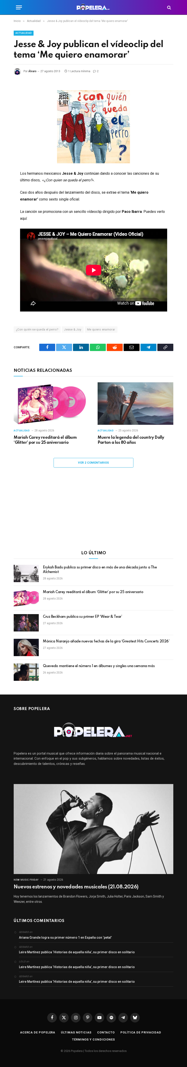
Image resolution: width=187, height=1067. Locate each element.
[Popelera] (93, 7)
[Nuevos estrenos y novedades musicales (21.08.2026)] (93, 829)
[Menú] (19, 7)
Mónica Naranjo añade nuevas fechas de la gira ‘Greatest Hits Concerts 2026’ (106, 641)
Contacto (106, 1032)
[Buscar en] (168, 7)
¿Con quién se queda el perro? (37, 329)
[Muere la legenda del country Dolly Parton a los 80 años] (135, 403)
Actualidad (24, 33)
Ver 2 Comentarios (93, 462)
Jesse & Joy (72, 329)
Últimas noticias (76, 1032)
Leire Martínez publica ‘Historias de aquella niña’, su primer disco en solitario (77, 952)
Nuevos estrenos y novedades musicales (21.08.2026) (76, 887)
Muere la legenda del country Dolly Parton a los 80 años (131, 440)
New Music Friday (26, 879)
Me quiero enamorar (101, 329)
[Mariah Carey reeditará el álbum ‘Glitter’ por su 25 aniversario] (51, 403)
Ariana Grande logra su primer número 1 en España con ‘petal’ (65, 937)
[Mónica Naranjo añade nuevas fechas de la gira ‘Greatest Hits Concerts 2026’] (26, 647)
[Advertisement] (93, 512)
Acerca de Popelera (37, 1032)
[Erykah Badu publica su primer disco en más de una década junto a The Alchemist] (26, 573)
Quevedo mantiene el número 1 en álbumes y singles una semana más (99, 666)
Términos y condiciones (93, 1039)
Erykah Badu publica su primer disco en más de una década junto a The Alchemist (100, 570)
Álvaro (32, 71)
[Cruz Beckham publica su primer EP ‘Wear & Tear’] (26, 622)
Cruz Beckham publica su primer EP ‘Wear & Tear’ (82, 617)
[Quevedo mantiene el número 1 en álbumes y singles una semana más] (26, 672)
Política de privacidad (140, 1032)
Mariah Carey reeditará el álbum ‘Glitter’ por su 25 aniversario (45, 440)
